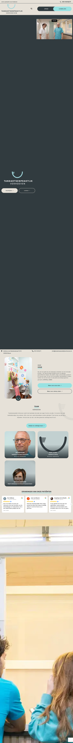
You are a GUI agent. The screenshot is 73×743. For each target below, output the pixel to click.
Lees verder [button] (27, 510)
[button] (31, 9)
